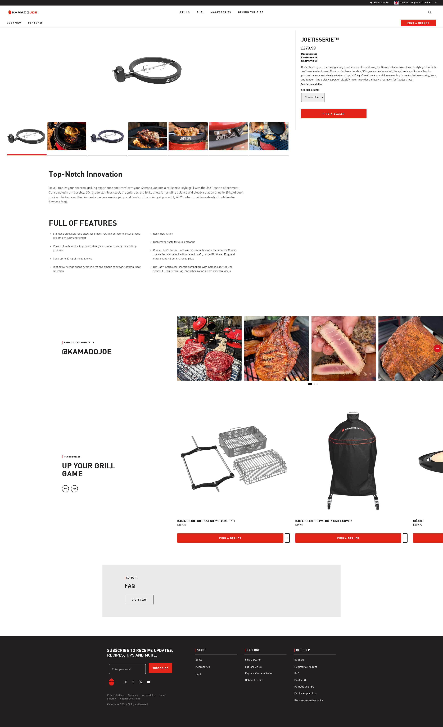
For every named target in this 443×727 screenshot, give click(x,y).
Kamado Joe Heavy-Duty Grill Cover (323, 521)
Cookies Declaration (130, 699)
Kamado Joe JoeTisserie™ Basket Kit (206, 521)
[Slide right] (74, 488)
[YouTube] (148, 682)
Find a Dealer (253, 659)
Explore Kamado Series (259, 673)
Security (111, 699)
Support (299, 659)
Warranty (133, 695)
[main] (221, 318)
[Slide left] (65, 488)
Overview (15, 23)
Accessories (221, 12)
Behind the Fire (251, 12)
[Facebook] (133, 682)
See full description (311, 84)
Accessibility (148, 695)
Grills (184, 12)
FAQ (296, 673)
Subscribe (160, 668)
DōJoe (418, 521)
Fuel (200, 12)
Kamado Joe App (304, 686)
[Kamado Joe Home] (25, 12)
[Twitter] (141, 682)
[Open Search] (430, 12)
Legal (163, 695)
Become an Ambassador (308, 700)
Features (35, 23)
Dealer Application (305, 693)
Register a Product (305, 667)
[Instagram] (125, 682)
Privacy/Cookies (115, 695)
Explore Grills (253, 667)
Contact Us (300, 680)
